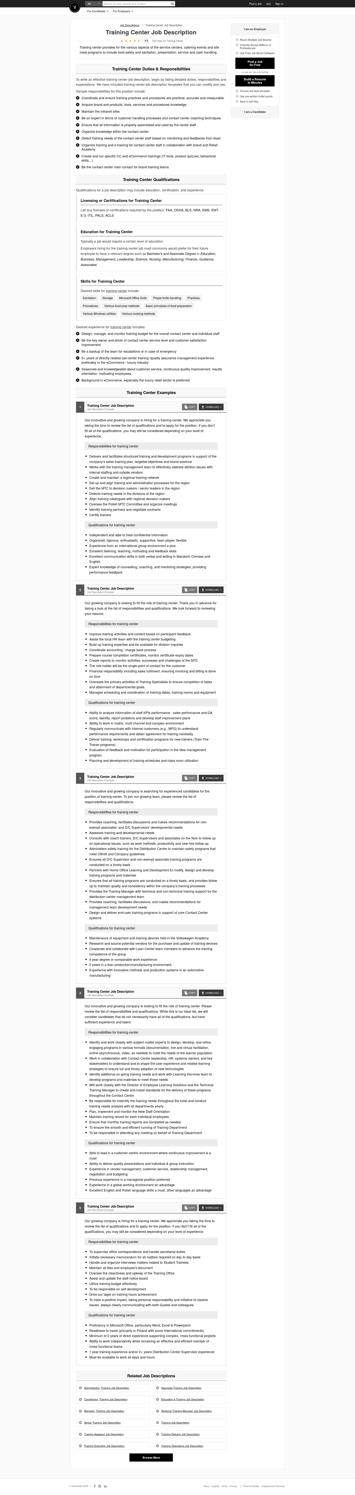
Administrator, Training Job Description (106, 1388)
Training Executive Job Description (104, 1446)
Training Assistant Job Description (104, 1434)
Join (268, 4)
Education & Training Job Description (182, 1399)
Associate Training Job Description (181, 1388)
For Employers (122, 11)
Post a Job (255, 4)
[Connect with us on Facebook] (95, 1486)
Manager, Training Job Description (104, 1411)
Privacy (233, 1486)
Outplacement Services (273, 1486)
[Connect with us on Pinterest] (100, 1486)
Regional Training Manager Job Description (186, 1411)
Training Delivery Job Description (180, 1434)
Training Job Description (175, 1422)
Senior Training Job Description (102, 1422)
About (206, 1486)
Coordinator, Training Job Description (106, 1399)
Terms (225, 1486)
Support (215, 1486)
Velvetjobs (74, 7)
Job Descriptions (129, 25)
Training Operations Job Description (182, 1446)
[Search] (172, 3)
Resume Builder (251, 1486)
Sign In (279, 4)
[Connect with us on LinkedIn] (105, 1486)
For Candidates (96, 11)
